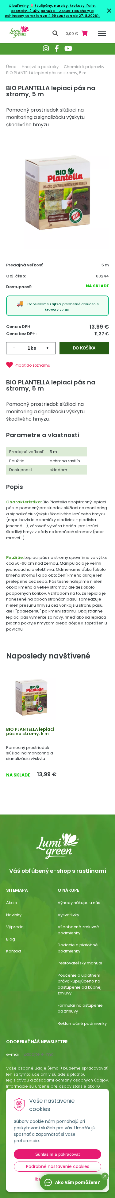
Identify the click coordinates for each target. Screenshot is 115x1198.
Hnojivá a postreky (40, 67)
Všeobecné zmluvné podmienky (78, 930)
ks (33, 348)
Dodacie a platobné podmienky (78, 948)
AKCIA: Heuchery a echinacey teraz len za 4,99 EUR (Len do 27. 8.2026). (52, 13)
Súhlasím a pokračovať (57, 1154)
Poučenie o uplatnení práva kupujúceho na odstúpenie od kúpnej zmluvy (80, 984)
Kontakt (13, 951)
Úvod (11, 67)
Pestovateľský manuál (80, 963)
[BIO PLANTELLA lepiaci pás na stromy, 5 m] (57, 193)
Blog (10, 939)
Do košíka (84, 348)
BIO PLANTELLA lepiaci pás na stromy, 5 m (30, 731)
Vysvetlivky (68, 915)
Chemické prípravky (84, 67)
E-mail (13, 1054)
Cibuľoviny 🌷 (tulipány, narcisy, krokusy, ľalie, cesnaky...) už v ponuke (52, 8)
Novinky (13, 915)
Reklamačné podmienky (82, 1023)
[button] (105, 1176)
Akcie (11, 903)
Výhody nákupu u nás (79, 903)
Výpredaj (15, 927)
